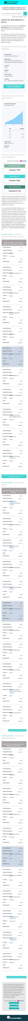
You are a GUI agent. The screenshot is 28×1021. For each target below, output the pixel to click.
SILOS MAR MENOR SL (14, 630)
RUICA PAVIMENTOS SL (14, 814)
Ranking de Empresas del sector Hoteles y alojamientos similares (14, 476)
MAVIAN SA (12, 334)
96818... (6, 71)
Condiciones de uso (14, 1005)
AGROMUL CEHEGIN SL (14, 670)
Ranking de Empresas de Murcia (17, 730)
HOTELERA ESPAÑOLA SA (15, 273)
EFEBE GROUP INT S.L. (14, 794)
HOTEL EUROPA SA (13, 293)
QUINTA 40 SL (12, 436)
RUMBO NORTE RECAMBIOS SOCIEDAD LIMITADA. (14, 503)
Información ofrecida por (18, 16)
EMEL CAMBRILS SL (14, 375)
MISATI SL (11, 755)
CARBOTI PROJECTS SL (15, 897)
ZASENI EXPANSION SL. (14, 567)
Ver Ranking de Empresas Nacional (16, 977)
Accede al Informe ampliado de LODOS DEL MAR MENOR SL (14, 86)
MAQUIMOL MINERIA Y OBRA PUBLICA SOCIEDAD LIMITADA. (15, 691)
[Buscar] (25, 13)
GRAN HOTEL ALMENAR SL (15, 395)
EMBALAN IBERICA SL (14, 834)
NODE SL (11, 253)
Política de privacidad (14, 1008)
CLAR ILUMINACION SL (14, 959)
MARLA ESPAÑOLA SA (14, 650)
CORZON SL (12, 775)
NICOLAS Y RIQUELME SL (15, 713)
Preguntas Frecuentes (14, 1003)
